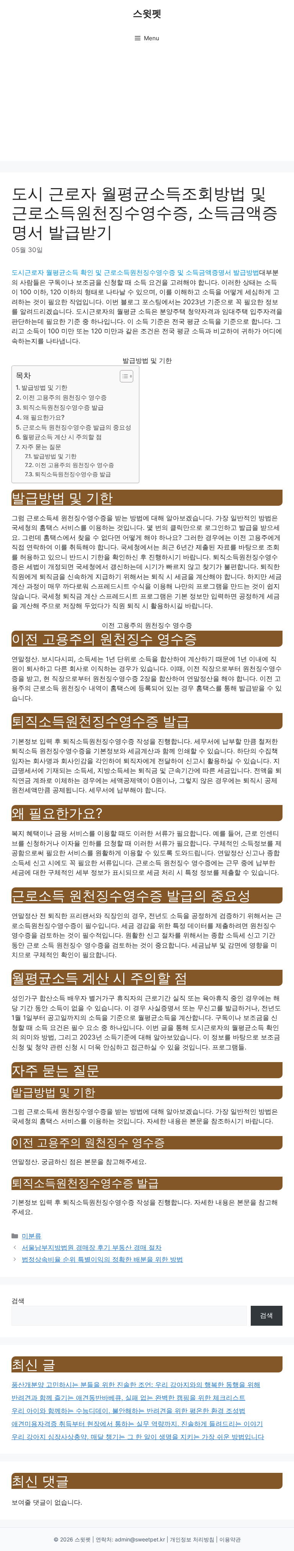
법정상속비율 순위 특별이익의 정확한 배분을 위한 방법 (102, 1259)
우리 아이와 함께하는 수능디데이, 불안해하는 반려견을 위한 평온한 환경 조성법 (128, 1411)
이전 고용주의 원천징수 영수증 (65, 397)
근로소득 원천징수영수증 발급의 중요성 (77, 427)
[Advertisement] (147, 107)
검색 (17, 1301)
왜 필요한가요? (43, 417)
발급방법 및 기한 (44, 387)
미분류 (31, 1236)
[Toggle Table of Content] (122, 376)
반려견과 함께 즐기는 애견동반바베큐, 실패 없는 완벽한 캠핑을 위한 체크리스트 (128, 1398)
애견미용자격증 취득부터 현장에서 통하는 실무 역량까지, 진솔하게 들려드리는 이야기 (137, 1424)
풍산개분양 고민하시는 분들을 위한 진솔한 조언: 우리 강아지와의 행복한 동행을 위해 (135, 1385)
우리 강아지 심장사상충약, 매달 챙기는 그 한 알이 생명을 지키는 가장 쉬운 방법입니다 (137, 1437)
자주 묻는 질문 (41, 447)
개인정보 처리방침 (192, 1539)
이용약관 (230, 1539)
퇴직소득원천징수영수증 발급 (63, 407)
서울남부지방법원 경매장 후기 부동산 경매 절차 (92, 1247)
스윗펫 (147, 13)
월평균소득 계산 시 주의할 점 (62, 437)
